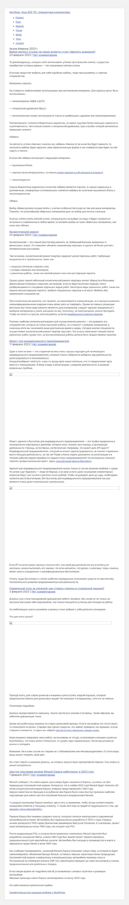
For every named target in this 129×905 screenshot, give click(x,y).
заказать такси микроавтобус (25, 809)
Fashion (20, 17)
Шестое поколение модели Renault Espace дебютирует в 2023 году (51, 771)
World (19, 34)
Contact (20, 43)
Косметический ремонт (24, 231)
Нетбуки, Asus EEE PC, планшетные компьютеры (39, 12)
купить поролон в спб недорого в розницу (79, 172)
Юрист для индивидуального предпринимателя (39, 341)
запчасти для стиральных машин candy (77, 730)
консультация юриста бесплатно (73, 461)
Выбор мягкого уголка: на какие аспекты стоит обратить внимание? (52, 51)
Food (18, 22)
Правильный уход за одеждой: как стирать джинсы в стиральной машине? (56, 588)
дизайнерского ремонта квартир (85, 314)
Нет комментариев (45, 55)
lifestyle (20, 26)
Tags (18, 39)
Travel (19, 30)
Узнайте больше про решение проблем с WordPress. (37, 892)
